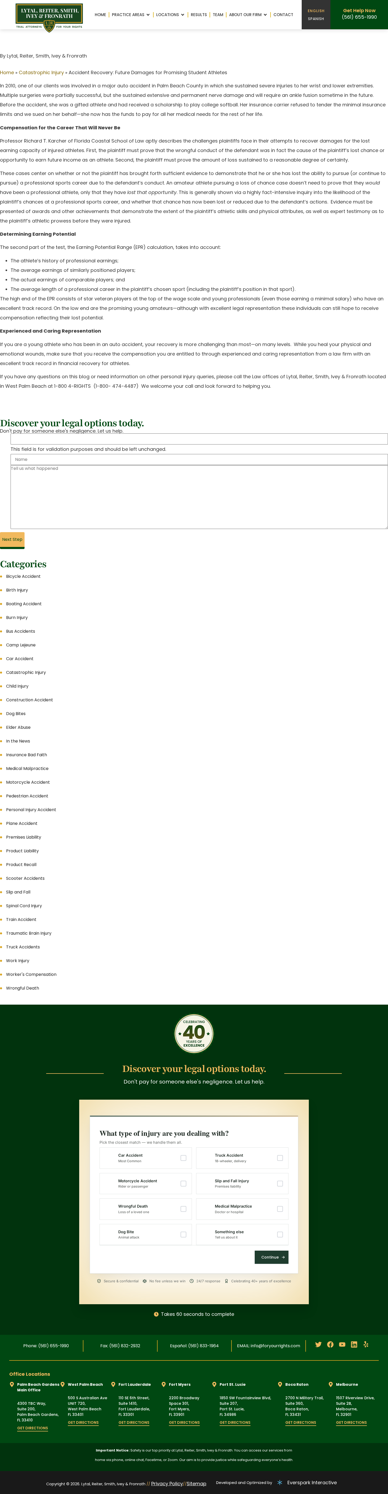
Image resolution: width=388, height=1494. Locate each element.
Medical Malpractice (233, 1209)
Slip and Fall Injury (232, 1184)
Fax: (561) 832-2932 (120, 1346)
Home (7, 72)
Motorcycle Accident (137, 1184)
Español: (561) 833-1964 (194, 1346)
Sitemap (196, 1483)
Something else (229, 1235)
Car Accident (130, 1158)
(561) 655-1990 (359, 17)
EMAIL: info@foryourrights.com (268, 1346)
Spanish (316, 18)
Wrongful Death (133, 1209)
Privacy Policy (167, 1483)
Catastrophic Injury (41, 72)
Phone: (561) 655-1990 (46, 1346)
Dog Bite (128, 1235)
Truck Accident (230, 1158)
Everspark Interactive (312, 1482)
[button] (131, 14)
